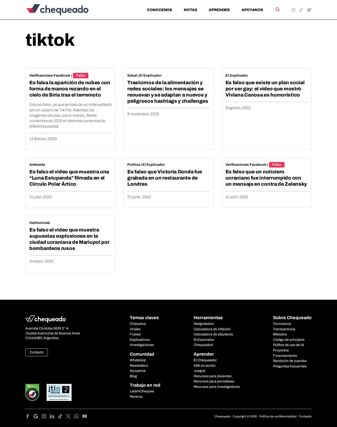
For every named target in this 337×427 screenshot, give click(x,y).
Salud (132, 75)
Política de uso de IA (288, 345)
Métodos (280, 334)
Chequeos (138, 324)
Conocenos (159, 10)
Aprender (219, 10)
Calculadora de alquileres (213, 334)
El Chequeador (205, 360)
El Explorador (204, 340)
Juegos (199, 371)
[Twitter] (70, 417)
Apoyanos (252, 10)
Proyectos (281, 350)
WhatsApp (138, 360)
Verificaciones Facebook (49, 75)
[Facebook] (29, 417)
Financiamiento (285, 356)
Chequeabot (203, 345)
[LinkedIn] (54, 417)
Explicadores (140, 340)
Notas (190, 10)
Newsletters (139, 365)
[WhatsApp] (78, 417)
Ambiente (37, 164)
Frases (135, 334)
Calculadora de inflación (212, 329)
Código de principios (288, 340)
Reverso (136, 396)
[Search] (277, 9)
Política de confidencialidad (278, 416)
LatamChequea (142, 391)
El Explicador (150, 75)
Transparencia (284, 329)
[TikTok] (62, 417)
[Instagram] (46, 417)
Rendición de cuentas (289, 361)
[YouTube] (84, 417)
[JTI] (59, 392)
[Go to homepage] (65, 10)
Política (133, 164)
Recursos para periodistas (214, 381)
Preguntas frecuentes (289, 366)
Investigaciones (142, 345)
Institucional (39, 223)
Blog (133, 376)
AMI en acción (205, 365)
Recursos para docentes (212, 376)
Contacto (37, 352)
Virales (135, 329)
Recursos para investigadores (217, 387)
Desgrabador (204, 324)
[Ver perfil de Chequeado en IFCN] (32, 392)
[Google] (38, 417)
